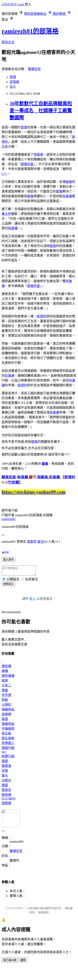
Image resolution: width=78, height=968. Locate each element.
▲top (5, 551)
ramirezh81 (9, 519)
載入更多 (8, 559)
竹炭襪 (13, 482)
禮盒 (5, 690)
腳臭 (69, 181)
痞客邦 (32, 541)
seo (4, 751)
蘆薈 (5, 761)
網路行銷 (8, 748)
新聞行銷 (8, 756)
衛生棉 (6, 733)
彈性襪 (6, 666)
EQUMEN (9, 798)
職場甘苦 (34, 69)
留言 (40, 541)
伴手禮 (6, 695)
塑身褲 (6, 794)
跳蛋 (5, 719)
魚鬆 (5, 699)
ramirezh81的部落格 (30, 31)
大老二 (6, 685)
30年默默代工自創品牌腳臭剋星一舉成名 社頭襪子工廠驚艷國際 (41, 110)
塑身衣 (6, 790)
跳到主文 (8, 42)
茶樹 (5, 770)
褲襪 (5, 671)
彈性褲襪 (8, 675)
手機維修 (8, 728)
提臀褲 (6, 803)
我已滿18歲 (9, 960)
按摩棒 (6, 714)
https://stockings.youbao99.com (34, 492)
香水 (5, 775)
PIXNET (18, 908)
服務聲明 (43, 912)
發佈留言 (8, 584)
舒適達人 (8, 743)
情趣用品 (8, 709)
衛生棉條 (8, 738)
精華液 (6, 766)
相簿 (13, 77)
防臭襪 (9, 375)
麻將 (5, 680)
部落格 (14, 82)
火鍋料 (6, 704)
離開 (23, 960)
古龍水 (6, 780)
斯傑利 (41, 316)
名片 (13, 86)
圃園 (5, 785)
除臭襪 (67, 196)
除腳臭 (38, 154)
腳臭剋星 (27, 164)
